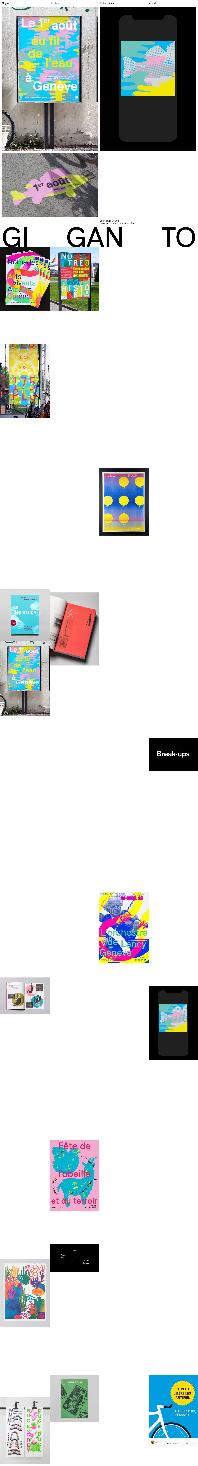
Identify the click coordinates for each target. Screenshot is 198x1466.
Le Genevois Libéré (58, 1343)
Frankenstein (105, 281)
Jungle (53, 933)
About (152, 3)
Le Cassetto (5, 1398)
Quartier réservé (57, 666)
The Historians (6, 824)
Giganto (6, 3)
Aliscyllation (104, 1203)
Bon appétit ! (55, 453)
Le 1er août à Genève (9, 642)
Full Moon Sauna (106, 469)
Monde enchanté (107, 348)
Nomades (4, 248)
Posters (55, 3)
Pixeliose (4, 1328)
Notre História (56, 248)
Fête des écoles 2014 (59, 1067)
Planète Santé (56, 700)
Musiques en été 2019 (109, 607)
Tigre (2, 312)
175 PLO (3, 345)
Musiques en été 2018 (10, 530)
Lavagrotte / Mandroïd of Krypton (15, 717)
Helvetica (103, 823)
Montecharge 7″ (7, 791)
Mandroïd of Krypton (59, 1034)
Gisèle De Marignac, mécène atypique (67, 1423)
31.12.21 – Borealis (58, 519)
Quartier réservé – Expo (11, 494)
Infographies (5, 978)
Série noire (104, 1103)
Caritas (102, 410)
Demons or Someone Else (61, 766)
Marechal (54, 1212)
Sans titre (103, 1260)
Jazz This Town (106, 964)
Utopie (53, 593)
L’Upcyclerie (55, 733)
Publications (107, 3)
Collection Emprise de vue (12, 898)
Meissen (103, 752)
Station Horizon (7, 951)
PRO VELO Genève (58, 1376)
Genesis (3, 1260)
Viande (102, 1425)
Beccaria (53, 386)
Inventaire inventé (8, 1189)
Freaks (102, 1318)
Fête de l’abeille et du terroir (13, 419)
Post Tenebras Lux (58, 312)
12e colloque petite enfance (62, 858)
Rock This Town (106, 1034)
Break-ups (54, 1245)
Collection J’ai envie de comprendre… (17, 590)
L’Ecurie (53, 1273)
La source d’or (56, 815)
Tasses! (102, 681)
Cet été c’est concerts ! (11, 1082)
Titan (52, 1001)
